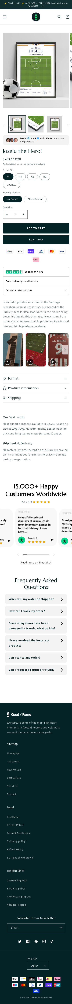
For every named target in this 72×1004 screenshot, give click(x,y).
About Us (12, 786)
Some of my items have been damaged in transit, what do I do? (32, 625)
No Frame (12, 199)
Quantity (7, 207)
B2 (44, 176)
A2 (32, 176)
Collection (13, 761)
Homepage (13, 753)
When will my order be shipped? (31, 599)
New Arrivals (14, 769)
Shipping (19, 164)
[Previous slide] (6, 349)
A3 (20, 176)
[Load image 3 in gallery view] (54, 124)
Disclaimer (13, 816)
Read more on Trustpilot (36, 562)
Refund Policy (15, 849)
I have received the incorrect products (29, 642)
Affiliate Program (17, 904)
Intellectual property (19, 896)
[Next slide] (65, 349)
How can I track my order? (27, 611)
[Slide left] (4, 125)
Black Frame (35, 199)
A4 (8, 176)
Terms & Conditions (18, 833)
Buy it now (36, 239)
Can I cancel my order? (25, 657)
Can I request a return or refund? (32, 670)
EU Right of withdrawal (20, 857)
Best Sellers (14, 777)
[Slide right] (68, 125)
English (34, 965)
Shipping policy (16, 841)
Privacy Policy (15, 824)
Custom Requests (17, 880)
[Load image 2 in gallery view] (35, 124)
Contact (11, 794)
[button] (5, 17)
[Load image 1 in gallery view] (17, 124)
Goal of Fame (31, 997)
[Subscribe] (61, 928)
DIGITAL (11, 184)
